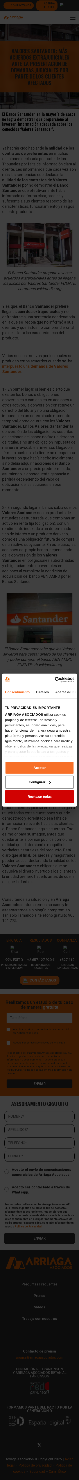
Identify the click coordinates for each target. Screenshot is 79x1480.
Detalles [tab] (42, 692)
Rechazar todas (40, 796)
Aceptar (40, 767)
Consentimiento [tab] (17, 692)
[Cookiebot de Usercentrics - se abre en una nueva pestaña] (56, 680)
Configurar (37, 782)
